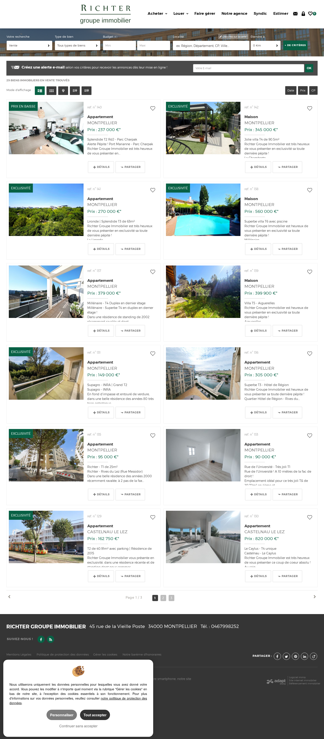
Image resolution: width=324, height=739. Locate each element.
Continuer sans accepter (78, 725)
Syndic (260, 13)
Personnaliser (61, 714)
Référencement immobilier (304, 683)
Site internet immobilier (303, 680)
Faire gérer (204, 13)
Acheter (156, 13)
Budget (108, 36)
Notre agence (235, 13)
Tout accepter (95, 714)
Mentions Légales (18, 654)
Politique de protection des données (63, 654)
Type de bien (64, 36)
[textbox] (211, 45)
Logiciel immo (297, 677)
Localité (178, 36)
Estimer (280, 13)
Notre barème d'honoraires (142, 654)
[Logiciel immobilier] (276, 680)
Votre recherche (18, 36)
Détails (103, 167)
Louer (179, 13)
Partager (133, 167)
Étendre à (258, 36)
